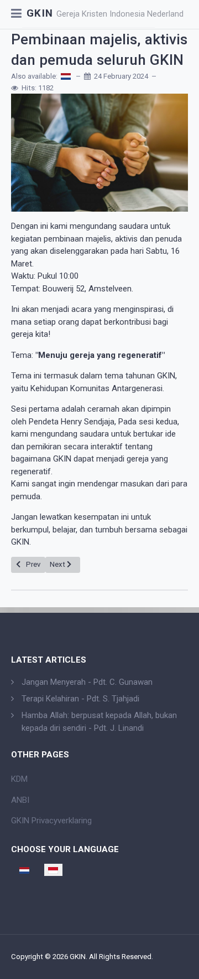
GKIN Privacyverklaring (51, 821)
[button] (16, 14)
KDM (19, 779)
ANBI (20, 800)
